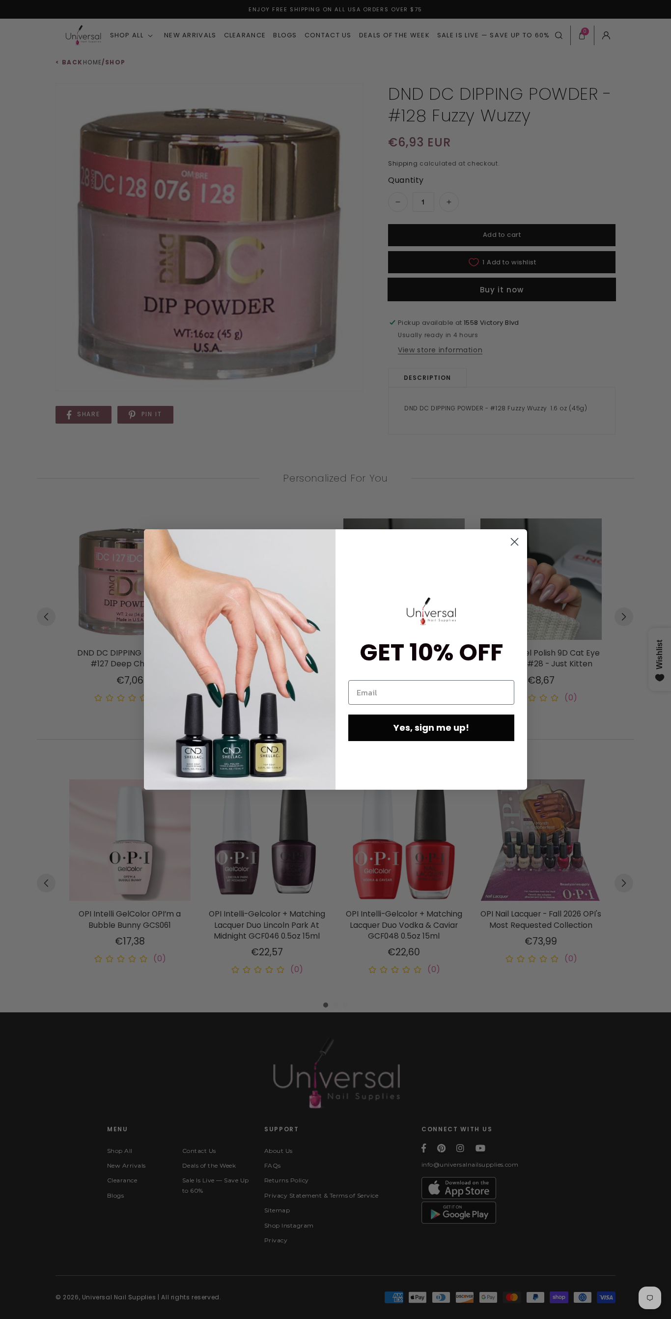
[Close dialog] (514, 541)
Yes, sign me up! (431, 727)
